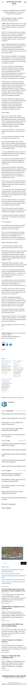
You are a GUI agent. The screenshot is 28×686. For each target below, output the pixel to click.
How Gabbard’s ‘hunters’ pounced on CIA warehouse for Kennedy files (13, 480)
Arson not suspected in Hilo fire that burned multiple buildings (12, 625)
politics (21, 397)
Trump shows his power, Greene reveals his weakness (13, 486)
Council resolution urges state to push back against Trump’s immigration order (13, 590)
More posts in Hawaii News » (20, 410)
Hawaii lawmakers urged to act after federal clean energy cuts (12, 492)
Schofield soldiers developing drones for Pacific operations (13, 607)
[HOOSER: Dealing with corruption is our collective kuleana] (7, 385)
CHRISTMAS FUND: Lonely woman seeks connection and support (13, 461)
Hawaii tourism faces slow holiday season (14, 414)
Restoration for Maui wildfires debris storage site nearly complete (12, 429)
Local (16, 397)
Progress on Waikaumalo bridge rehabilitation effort (11, 656)
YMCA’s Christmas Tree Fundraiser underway (13, 579)
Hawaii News (11, 397)
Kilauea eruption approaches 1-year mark (14, 418)
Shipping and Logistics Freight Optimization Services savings (14, 684)
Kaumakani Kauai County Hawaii (14, 676)
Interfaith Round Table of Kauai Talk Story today (14, 455)
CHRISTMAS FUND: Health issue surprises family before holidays (14, 444)
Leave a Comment (6, 603)
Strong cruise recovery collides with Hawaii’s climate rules (12, 423)
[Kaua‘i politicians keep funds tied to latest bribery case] (7, 367)
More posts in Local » (22, 440)
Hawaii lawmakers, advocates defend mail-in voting (14, 498)
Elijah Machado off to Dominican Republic (14, 450)
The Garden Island (10, 338)
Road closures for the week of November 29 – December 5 (13, 435)
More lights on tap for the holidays (11, 573)
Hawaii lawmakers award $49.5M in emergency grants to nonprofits (12, 474)
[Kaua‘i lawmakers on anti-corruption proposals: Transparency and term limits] (19, 368)
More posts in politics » (21, 470)
